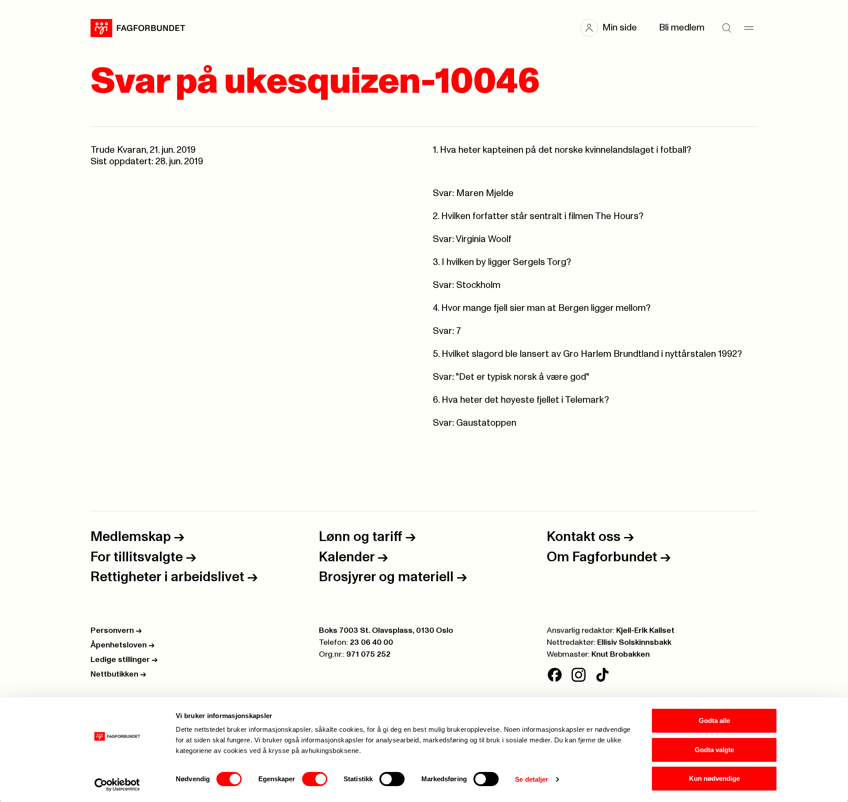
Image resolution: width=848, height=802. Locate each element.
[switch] (314, 779)
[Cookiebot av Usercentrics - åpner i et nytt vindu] (117, 784)
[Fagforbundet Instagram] (579, 675)
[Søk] (726, 28)
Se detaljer (531, 779)
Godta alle (714, 720)
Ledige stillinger (124, 660)
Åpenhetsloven (123, 645)
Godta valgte (714, 749)
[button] (613, 28)
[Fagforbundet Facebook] (555, 675)
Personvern (116, 631)
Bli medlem (681, 27)
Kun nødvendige (714, 778)
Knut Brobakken (620, 654)
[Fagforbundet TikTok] (602, 675)
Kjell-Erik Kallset (645, 631)
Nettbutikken (118, 674)
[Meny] (748, 28)
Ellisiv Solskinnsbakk (634, 643)
